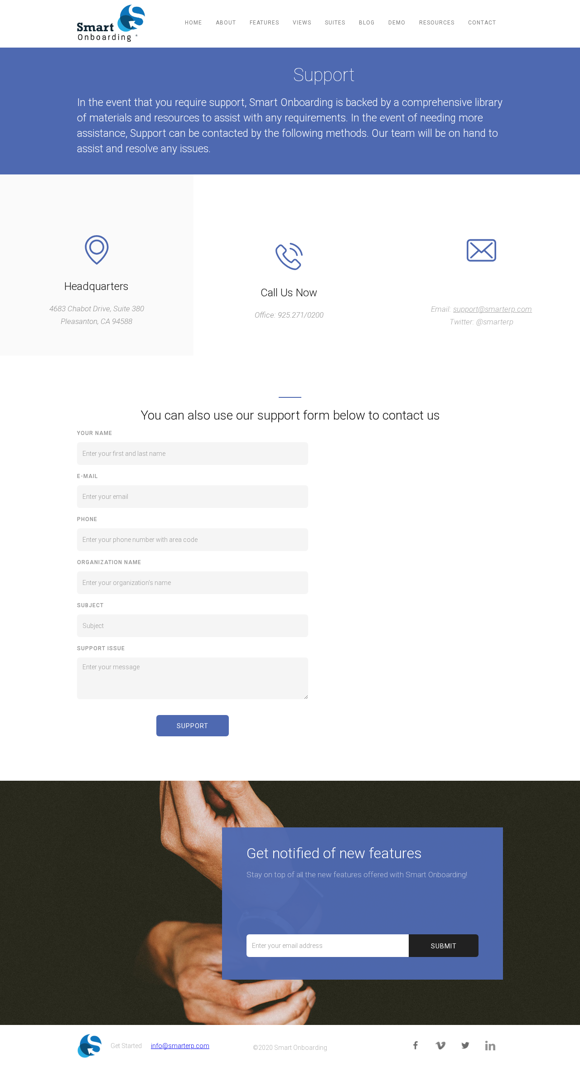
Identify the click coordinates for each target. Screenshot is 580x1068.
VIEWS (302, 22)
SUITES (335, 22)
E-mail (87, 476)
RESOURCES (436, 22)
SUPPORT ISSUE (101, 648)
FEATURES (264, 22)
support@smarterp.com (492, 309)
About (226, 22)
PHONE (87, 519)
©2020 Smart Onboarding (290, 1047)
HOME (193, 22)
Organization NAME (109, 562)
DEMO (397, 22)
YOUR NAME (94, 433)
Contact (482, 22)
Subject (90, 605)
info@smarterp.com (180, 1045)
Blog (367, 22)
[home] (111, 24)
